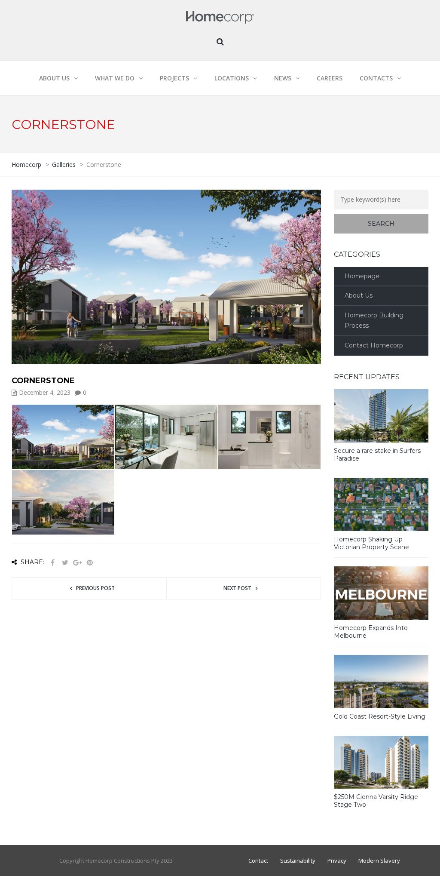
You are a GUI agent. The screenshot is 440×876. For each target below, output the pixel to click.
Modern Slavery (379, 860)
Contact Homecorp (374, 345)
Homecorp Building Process (374, 320)
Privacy (336, 860)
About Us (359, 295)
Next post (237, 588)
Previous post (95, 588)
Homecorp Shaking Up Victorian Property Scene (371, 543)
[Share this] (52, 563)
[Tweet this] (65, 563)
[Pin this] (90, 563)
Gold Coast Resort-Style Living (379, 716)
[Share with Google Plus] (77, 563)
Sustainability (297, 860)
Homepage (362, 276)
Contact (258, 860)
